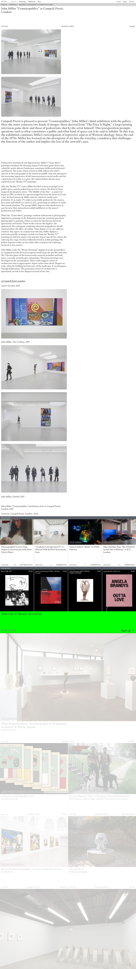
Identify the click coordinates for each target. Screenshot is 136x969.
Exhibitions (31, 1)
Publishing (22, 1)
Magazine (14, 1)
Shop (39, 1)
